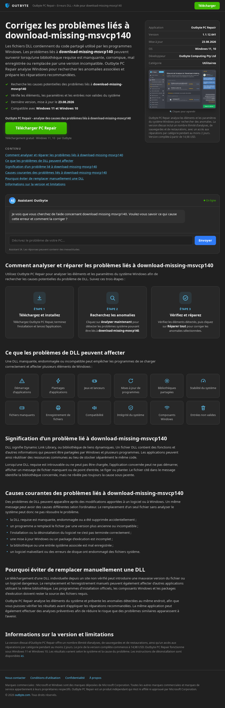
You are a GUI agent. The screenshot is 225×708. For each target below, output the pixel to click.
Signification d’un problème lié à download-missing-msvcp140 (51, 167)
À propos (95, 678)
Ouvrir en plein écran (209, 75)
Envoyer (205, 240)
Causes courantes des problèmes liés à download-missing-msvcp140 (56, 172)
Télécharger (207, 6)
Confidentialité (75, 678)
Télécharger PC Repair (36, 128)
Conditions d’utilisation (45, 678)
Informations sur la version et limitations (35, 184)
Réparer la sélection (209, 106)
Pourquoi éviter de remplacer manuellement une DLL (44, 178)
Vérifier (197, 83)
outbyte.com (22, 695)
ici (22, 656)
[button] (182, 91)
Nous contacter (15, 678)
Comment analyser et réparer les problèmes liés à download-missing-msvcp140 (64, 155)
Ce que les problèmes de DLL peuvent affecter (39, 161)
